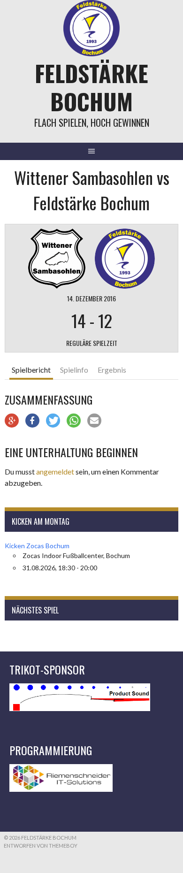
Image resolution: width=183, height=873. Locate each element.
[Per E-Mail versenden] (94, 421)
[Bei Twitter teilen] (53, 421)
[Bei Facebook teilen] (32, 421)
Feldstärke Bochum (91, 87)
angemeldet (55, 471)
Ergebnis (112, 369)
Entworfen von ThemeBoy (40, 845)
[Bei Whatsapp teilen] (74, 421)
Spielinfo (74, 369)
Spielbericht (31, 369)
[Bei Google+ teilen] (12, 421)
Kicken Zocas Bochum (37, 546)
